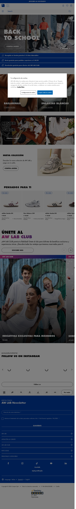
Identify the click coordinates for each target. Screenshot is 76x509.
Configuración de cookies (28, 92)
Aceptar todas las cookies (45, 92)
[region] (37, 85)
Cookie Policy (20, 87)
